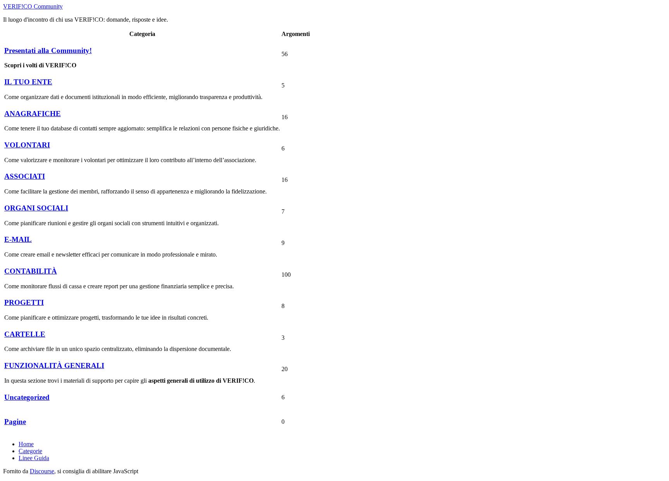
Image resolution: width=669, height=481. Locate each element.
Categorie (30, 451)
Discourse (42, 471)
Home (26, 444)
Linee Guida (34, 458)
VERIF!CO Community (33, 6)
